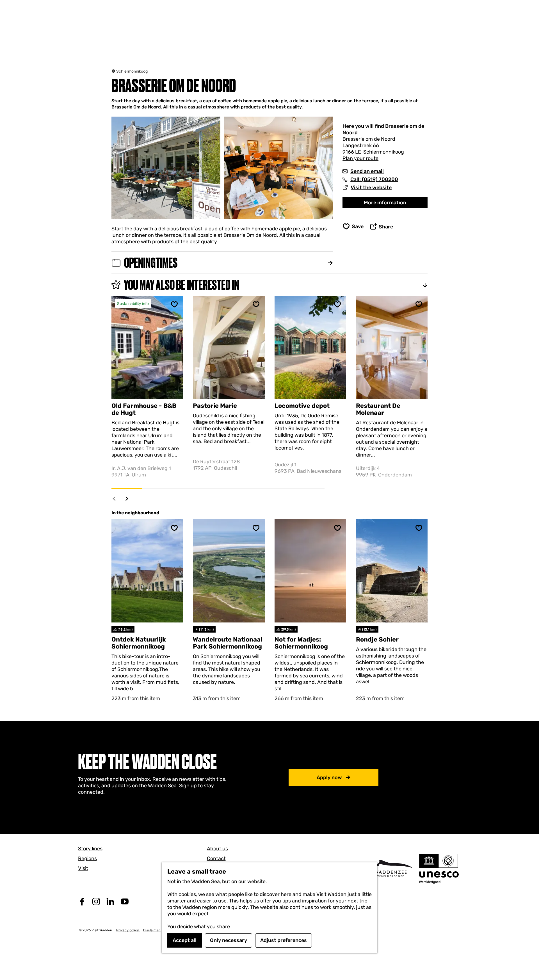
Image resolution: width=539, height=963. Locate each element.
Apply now (329, 777)
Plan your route (360, 158)
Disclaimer (152, 930)
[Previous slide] (114, 498)
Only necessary (228, 940)
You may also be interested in (181, 284)
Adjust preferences (283, 940)
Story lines (90, 849)
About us (217, 849)
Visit (83, 868)
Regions (87, 858)
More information (385, 203)
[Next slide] (127, 498)
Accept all (185, 940)
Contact (216, 858)
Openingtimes (150, 262)
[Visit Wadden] (390, 868)
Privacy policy (128, 930)
